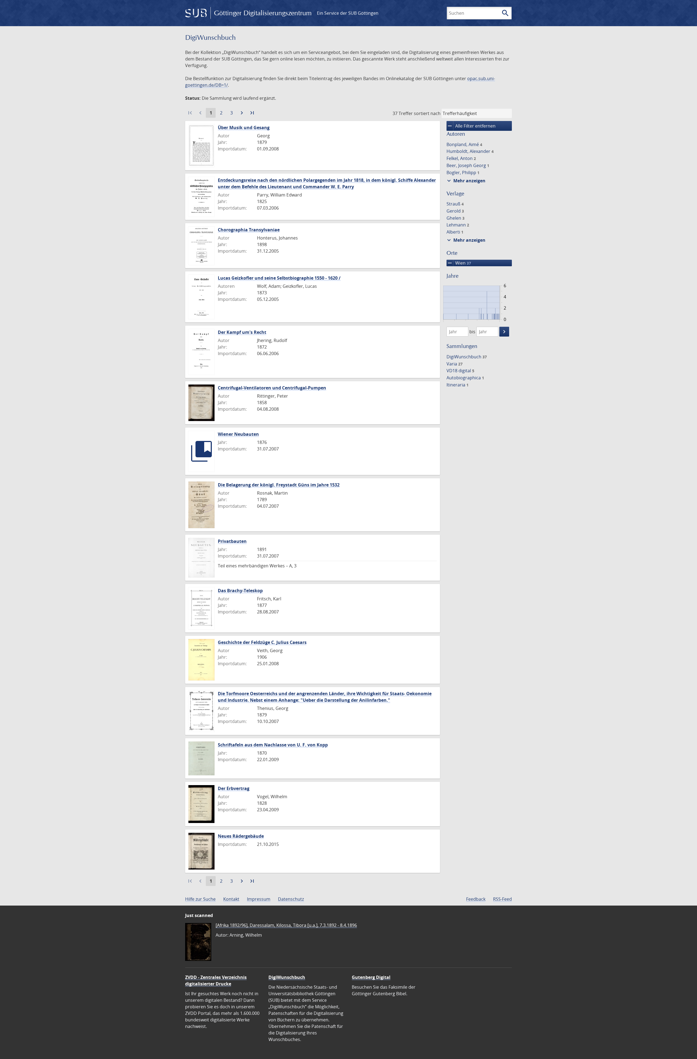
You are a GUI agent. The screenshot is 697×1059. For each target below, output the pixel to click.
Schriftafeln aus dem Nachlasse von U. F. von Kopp (273, 745)
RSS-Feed (502, 899)
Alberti (455, 232)
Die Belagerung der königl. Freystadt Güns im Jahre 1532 (279, 485)
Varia (455, 364)
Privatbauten (232, 541)
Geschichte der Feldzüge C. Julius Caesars (262, 642)
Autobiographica (465, 378)
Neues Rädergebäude (241, 836)
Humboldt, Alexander (470, 151)
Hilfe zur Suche (200, 899)
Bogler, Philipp (463, 173)
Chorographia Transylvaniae (249, 230)
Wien (459, 263)
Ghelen (455, 218)
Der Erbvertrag (233, 788)
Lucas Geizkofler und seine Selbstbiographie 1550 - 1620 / (279, 278)
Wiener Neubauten (238, 434)
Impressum (258, 899)
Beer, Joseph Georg (468, 165)
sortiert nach (427, 113)
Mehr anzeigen (465, 180)
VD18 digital (460, 371)
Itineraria (458, 385)
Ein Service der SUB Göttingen (347, 13)
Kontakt (231, 899)
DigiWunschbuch (467, 357)
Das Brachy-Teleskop (240, 591)
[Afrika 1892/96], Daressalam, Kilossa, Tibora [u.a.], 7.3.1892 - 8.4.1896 (286, 925)
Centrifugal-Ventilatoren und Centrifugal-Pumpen (272, 388)
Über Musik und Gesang (244, 128)
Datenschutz (291, 899)
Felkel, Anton (461, 158)
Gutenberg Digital (371, 977)
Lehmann (458, 225)
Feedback (475, 899)
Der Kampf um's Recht (242, 332)
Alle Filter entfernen (471, 126)
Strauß (455, 204)
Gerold (455, 211)
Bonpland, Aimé (464, 144)
